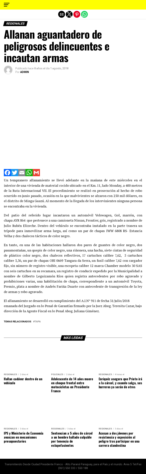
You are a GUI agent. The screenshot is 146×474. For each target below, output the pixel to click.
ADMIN (24, 72)
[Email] (21, 175)
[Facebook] (7, 175)
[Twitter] (14, 175)
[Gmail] (36, 175)
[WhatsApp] (29, 175)
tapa (38, 321)
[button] (7, 5)
